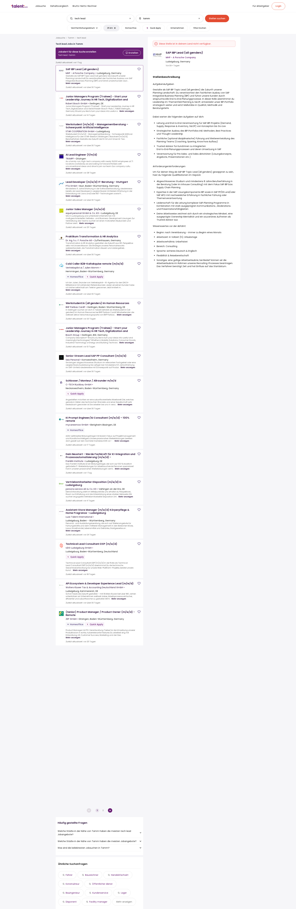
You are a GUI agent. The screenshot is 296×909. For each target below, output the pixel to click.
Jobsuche (60, 38)
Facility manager (98, 901)
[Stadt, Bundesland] (167, 18)
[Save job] (139, 69)
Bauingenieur (73, 892)
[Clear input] (130, 18)
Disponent (71, 901)
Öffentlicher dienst (102, 883)
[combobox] (100, 18)
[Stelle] (98, 18)
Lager (124, 892)
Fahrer (69, 875)
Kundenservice (100, 892)
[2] (110, 810)
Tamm (71, 38)
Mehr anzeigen (73, 83)
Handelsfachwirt (119, 875)
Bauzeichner (91, 875)
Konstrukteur (72, 883)
